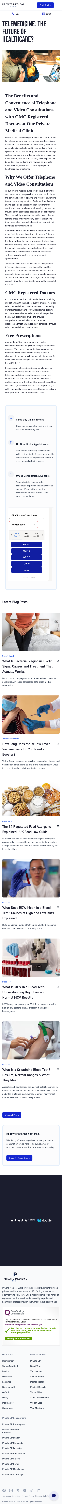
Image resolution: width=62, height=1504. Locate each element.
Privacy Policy (28, 1496)
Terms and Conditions (11, 1496)
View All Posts (12, 1115)
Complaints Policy (42, 1496)
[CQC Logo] (14, 1315)
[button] (57, 5)
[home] (19, 5)
